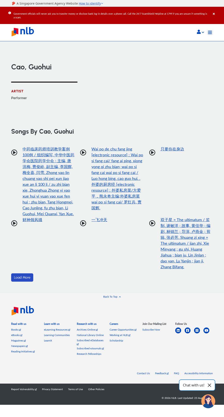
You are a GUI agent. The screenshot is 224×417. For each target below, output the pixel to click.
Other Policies (96, 389)
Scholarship (116, 340)
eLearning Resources (56, 329)
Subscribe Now (151, 329)
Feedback (161, 373)
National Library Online (90, 335)
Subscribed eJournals (89, 348)
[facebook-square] (189, 333)
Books (15, 329)
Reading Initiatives (22, 351)
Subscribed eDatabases (90, 340)
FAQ (176, 373)
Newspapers (18, 346)
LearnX (48, 340)
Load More (22, 277)
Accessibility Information (198, 373)
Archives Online (86, 329)
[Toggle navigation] (210, 32)
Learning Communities (57, 335)
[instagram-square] (198, 333)
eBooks (15, 335)
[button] (200, 32)
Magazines (17, 340)
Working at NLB (119, 335)
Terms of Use (75, 389)
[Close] (218, 11)
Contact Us (143, 373)
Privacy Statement (52, 389)
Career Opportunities (122, 329)
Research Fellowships (89, 353)
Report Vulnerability (23, 389)
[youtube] (208, 333)
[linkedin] (180, 333)
